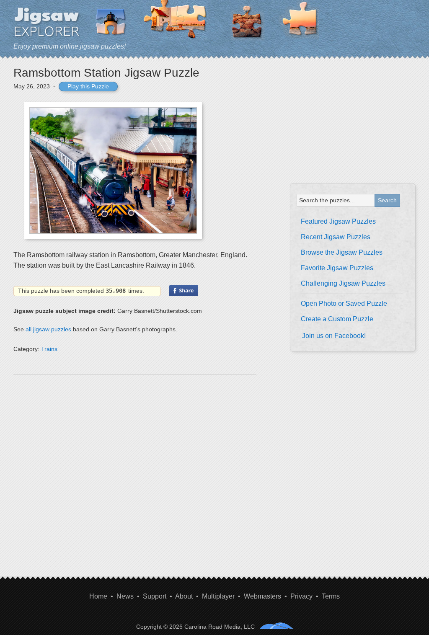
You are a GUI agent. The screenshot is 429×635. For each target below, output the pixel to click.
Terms (331, 596)
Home (98, 596)
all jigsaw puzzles (48, 329)
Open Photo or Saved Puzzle (344, 303)
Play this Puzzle (88, 86)
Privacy (301, 596)
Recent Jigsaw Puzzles (335, 236)
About (184, 596)
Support (154, 596)
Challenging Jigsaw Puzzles (343, 283)
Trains (49, 349)
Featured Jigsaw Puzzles (338, 221)
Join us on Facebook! (334, 335)
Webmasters (262, 596)
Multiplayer (218, 596)
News (125, 596)
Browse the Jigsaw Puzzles (341, 252)
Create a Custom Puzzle (337, 319)
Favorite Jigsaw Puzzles (337, 267)
